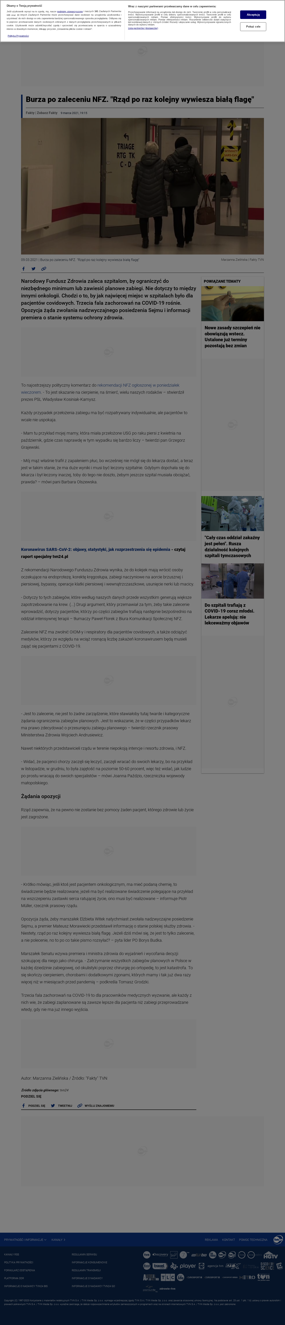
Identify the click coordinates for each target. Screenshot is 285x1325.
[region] (142, 21)
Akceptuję (253, 14)
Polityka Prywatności (18, 36)
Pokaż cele (253, 26)
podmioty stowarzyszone (70, 11)
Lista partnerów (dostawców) (143, 28)
